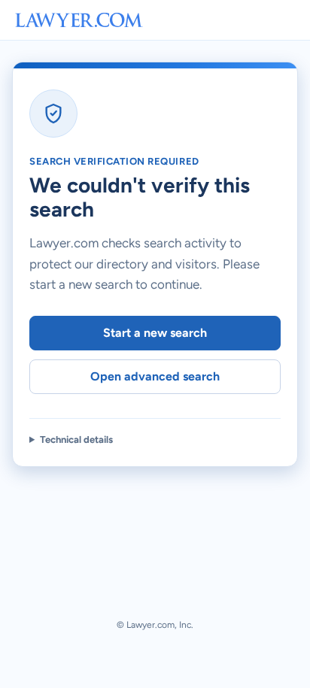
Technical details (76, 439)
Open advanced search (155, 376)
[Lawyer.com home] (79, 20)
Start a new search (155, 333)
